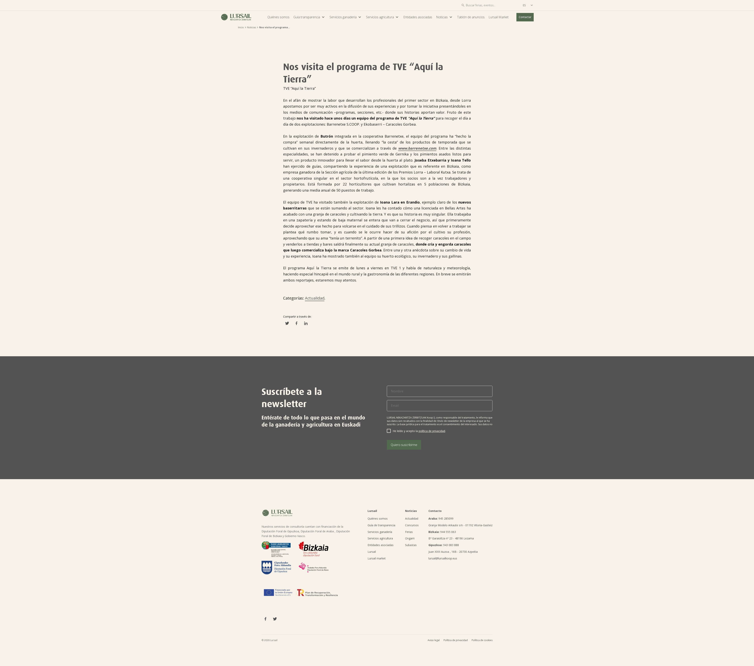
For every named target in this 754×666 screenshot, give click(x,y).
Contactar (525, 17)
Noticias (444, 17)
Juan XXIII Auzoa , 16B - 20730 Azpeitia (453, 552)
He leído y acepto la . (419, 431)
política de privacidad (432, 431)
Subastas (411, 545)
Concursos (412, 525)
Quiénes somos (278, 17)
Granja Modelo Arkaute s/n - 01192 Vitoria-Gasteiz (460, 525)
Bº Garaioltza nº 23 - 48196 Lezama (451, 538)
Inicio (241, 27)
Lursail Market (499, 17)
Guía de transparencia (381, 525)
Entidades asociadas (417, 17)
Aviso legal (434, 640)
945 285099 (440, 518)
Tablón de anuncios (471, 17)
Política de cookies (482, 640)
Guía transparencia (309, 17)
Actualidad (314, 298)
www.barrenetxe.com (417, 148)
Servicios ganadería (345, 17)
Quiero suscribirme (404, 445)
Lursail (372, 552)
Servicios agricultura (382, 17)
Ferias (409, 532)
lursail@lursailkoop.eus (442, 558)
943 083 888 (443, 545)
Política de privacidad (456, 640)
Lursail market (377, 558)
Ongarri (410, 538)
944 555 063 (442, 532)
